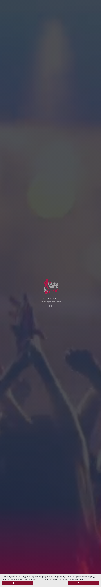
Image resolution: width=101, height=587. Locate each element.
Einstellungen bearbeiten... (50, 583)
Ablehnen (17, 583)
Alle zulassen (83, 583)
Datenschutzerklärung (80, 579)
